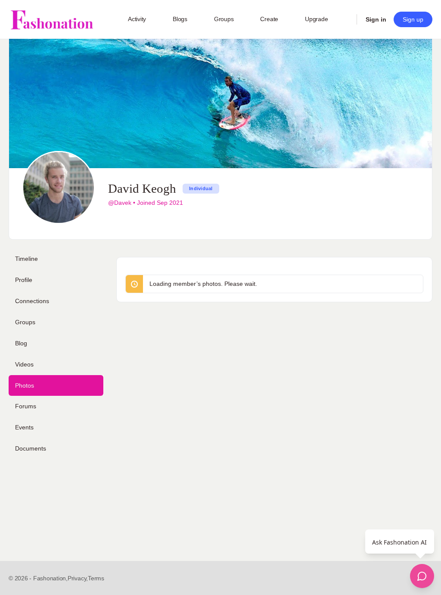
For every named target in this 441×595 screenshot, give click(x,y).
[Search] (344, 19)
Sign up (413, 19)
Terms (96, 578)
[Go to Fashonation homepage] (52, 19)
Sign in (376, 19)
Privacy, (78, 578)
